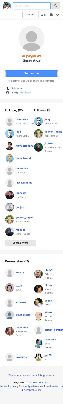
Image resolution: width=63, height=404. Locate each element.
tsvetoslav (22, 119)
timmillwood (23, 158)
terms (3, 386)
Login (43, 14)
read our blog (41, 382)
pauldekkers (23, 315)
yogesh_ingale (24, 217)
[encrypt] (51, 14)
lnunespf (21, 193)
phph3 (48, 270)
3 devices (16, 88)
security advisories (32, 386)
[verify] (57, 14)
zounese (21, 302)
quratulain (22, 168)
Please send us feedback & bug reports (31, 375)
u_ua (19, 286)
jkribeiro (49, 143)
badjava (20, 207)
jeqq (18, 132)
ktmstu (20, 272)
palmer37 (50, 339)
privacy (14, 386)
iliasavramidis (24, 183)
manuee (20, 230)
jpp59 (48, 355)
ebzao (48, 312)
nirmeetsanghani (26, 146)
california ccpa (54, 386)
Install (30, 14)
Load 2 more (21, 243)
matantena (22, 327)
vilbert (48, 301)
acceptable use (32, 390)
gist (29, 92)
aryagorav (17, 92)
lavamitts (21, 357)
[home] (7, 5)
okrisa (48, 285)
